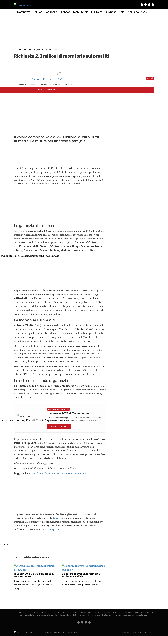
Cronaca (65, 12)
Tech (76, 12)
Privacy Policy (71, 632)
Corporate (137, 632)
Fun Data (96, 12)
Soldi (122, 12)
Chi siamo (125, 632)
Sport (85, 12)
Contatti (149, 632)
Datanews (23, 12)
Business (110, 12)
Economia (51, 12)
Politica (37, 12)
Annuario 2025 (137, 12)
